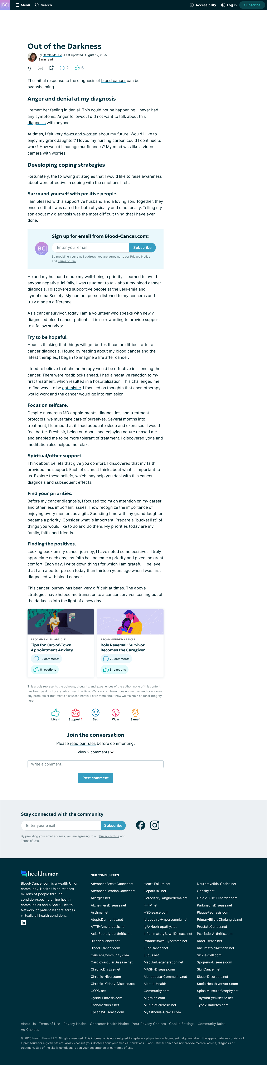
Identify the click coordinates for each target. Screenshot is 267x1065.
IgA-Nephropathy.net (160, 926)
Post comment (95, 778)
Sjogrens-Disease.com (214, 962)
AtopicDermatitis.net (107, 919)
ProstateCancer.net (212, 926)
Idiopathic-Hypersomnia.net (166, 919)
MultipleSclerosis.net (160, 1005)
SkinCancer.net (208, 969)
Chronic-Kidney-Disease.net (113, 984)
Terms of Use (67, 261)
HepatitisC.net (155, 891)
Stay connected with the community (62, 814)
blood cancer (113, 80)
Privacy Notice (140, 256)
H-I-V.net (150, 905)
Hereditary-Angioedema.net (166, 898)
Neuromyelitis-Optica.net (216, 884)
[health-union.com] (39, 874)
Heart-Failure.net (157, 884)
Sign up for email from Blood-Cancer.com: (100, 236)
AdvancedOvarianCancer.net (113, 891)
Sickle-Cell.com (209, 955)
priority (53, 520)
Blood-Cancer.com (105, 948)
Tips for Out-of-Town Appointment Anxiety (52, 647)
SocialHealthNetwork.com (217, 984)
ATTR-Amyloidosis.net (108, 926)
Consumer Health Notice (109, 1024)
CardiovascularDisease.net (112, 962)
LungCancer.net (156, 948)
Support (74, 714)
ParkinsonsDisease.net (214, 905)
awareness (152, 176)
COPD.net (98, 991)
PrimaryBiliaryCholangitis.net (219, 919)
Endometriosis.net (105, 1005)
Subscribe (252, 5)
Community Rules (211, 1024)
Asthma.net (99, 912)
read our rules (83, 743)
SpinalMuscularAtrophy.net (218, 991)
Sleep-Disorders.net (212, 976)
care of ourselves (89, 419)
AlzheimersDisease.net (108, 905)
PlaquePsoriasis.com (213, 912)
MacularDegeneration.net (163, 962)
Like (53, 714)
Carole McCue (52, 55)
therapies (48, 357)
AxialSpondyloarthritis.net (111, 934)
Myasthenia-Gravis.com (162, 1012)
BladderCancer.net (105, 941)
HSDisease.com (156, 912)
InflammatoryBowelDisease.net (168, 934)
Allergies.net (100, 898)
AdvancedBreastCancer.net (112, 884)
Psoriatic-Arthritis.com (215, 934)
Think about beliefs (45, 463)
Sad (92, 714)
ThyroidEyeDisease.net (215, 998)
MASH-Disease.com (159, 969)
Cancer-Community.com (110, 955)
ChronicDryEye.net (105, 969)
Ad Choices (30, 1029)
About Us (28, 1024)
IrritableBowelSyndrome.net (165, 941)
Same (134, 714)
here (31, 700)
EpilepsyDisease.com (107, 1012)
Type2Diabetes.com (212, 1005)
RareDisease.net (209, 941)
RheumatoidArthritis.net (215, 948)
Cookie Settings (181, 1024)
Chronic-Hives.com (106, 976)
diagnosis (37, 122)
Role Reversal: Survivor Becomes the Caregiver (123, 647)
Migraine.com (154, 998)
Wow (113, 714)
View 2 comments (94, 752)
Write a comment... (47, 764)
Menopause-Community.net (165, 976)
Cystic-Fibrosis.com (106, 998)
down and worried (80, 134)
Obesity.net (206, 891)
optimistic (71, 387)
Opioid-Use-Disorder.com (217, 898)
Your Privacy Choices (149, 1024)
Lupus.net (151, 955)
